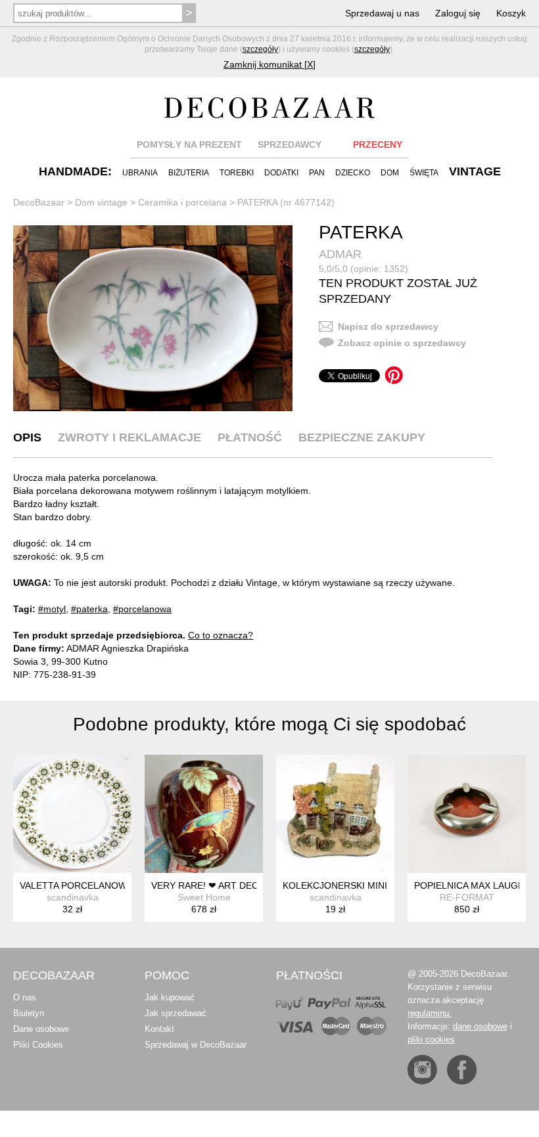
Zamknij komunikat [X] (269, 64)
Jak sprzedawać (175, 1013)
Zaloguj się (457, 13)
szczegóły (260, 49)
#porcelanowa (142, 609)
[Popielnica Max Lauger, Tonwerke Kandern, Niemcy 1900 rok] (467, 814)
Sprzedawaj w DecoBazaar (195, 1045)
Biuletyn (28, 1013)
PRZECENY (377, 144)
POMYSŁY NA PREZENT (189, 144)
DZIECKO (352, 172)
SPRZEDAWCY (289, 144)
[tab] (27, 437)
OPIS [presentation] (27, 437)
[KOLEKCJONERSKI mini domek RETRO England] (335, 814)
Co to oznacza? (220, 635)
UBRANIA (140, 172)
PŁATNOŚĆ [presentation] (250, 437)
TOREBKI (237, 172)
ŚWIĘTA (424, 172)
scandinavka (73, 897)
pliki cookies (431, 1039)
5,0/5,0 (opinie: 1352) (363, 268)
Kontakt (159, 1029)
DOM (390, 172)
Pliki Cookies (38, 1045)
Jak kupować (170, 997)
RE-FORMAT (467, 897)
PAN (317, 172)
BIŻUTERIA (188, 172)
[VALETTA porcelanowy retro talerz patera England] (72, 814)
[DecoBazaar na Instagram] (422, 1069)
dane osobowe (480, 1026)
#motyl (52, 609)
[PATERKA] (153, 318)
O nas (24, 997)
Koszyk (511, 13)
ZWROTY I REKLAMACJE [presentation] (129, 437)
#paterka (89, 609)
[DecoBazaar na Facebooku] (462, 1069)
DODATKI (281, 172)
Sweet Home (204, 897)
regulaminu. (430, 1013)
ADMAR (340, 254)
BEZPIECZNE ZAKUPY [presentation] (361, 437)
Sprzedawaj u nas (382, 13)
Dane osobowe (41, 1029)
